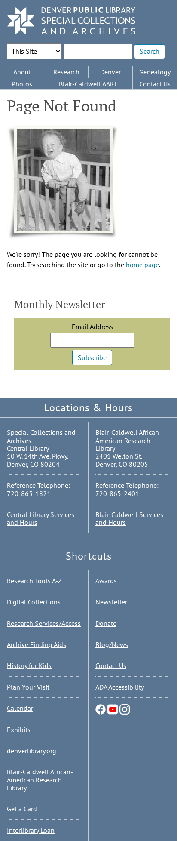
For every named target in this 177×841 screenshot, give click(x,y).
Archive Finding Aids (36, 644)
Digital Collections (34, 602)
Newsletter (111, 602)
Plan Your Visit (28, 687)
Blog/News (111, 644)
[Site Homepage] (71, 21)
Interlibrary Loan (31, 830)
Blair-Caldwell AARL (88, 84)
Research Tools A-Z (34, 580)
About (22, 72)
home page (142, 264)
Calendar (20, 708)
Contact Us (155, 84)
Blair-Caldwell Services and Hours (129, 518)
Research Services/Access (44, 623)
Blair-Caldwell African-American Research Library (40, 779)
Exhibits (19, 729)
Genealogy (155, 72)
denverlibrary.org (31, 750)
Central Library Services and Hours (40, 518)
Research (66, 72)
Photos (22, 84)
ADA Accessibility (119, 687)
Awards (106, 580)
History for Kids (29, 665)
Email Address (92, 326)
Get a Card (22, 808)
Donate (105, 623)
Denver (110, 72)
